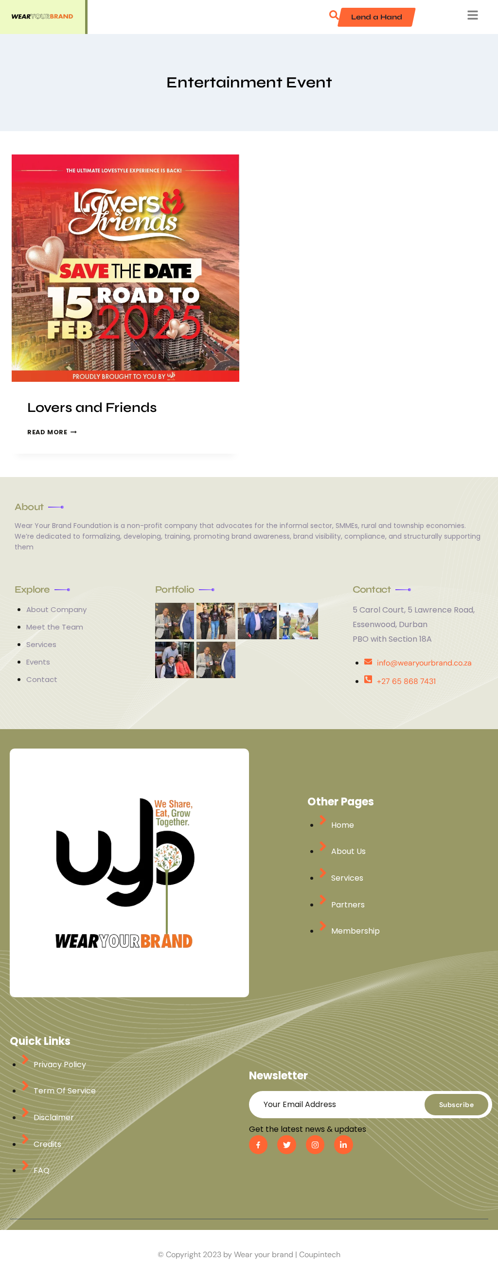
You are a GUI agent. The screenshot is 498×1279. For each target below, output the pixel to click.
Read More (52, 432)
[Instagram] (315, 1144)
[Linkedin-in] (343, 1144)
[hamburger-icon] (472, 17)
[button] (334, 17)
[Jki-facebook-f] (258, 1144)
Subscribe (456, 1104)
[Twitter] (286, 1144)
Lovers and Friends (92, 407)
